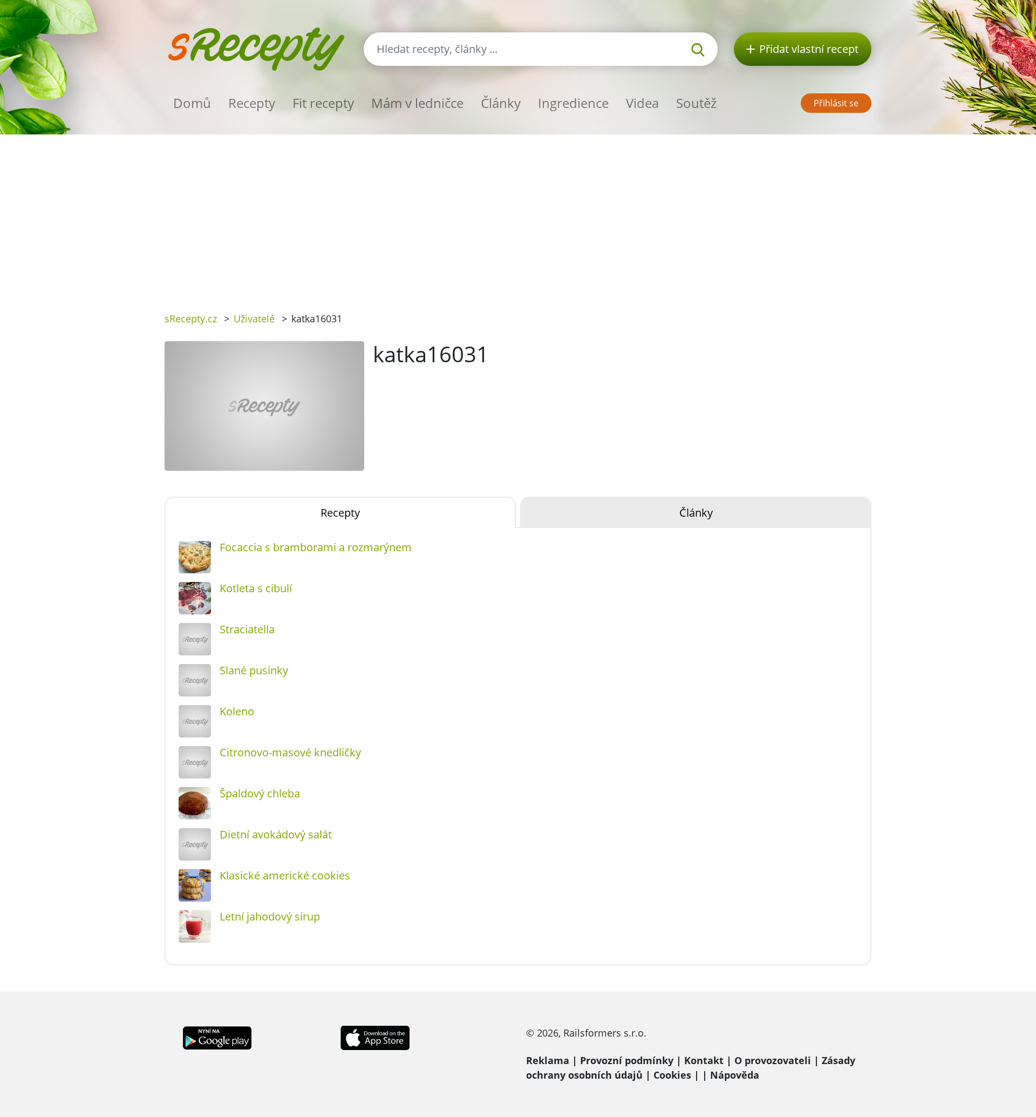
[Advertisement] (518, 215)
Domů (192, 103)
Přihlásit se (836, 103)
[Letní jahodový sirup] (195, 926)
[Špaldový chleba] (195, 803)
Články (501, 103)
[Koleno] (195, 721)
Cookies (672, 1074)
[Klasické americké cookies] (195, 885)
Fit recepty (323, 103)
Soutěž (696, 103)
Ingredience (573, 103)
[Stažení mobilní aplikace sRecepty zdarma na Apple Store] (374, 1036)
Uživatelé (254, 318)
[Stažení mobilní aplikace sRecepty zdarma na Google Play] (217, 1036)
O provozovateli (772, 1060)
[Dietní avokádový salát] (195, 844)
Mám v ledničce (417, 103)
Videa (642, 103)
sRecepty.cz (191, 318)
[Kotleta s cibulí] (195, 598)
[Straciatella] (195, 639)
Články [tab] (696, 512)
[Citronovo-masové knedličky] (195, 762)
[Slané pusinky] (195, 680)
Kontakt (704, 1060)
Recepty (251, 103)
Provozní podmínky (626, 1060)
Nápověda (734, 1074)
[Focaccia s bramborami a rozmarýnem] (195, 557)
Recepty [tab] (340, 512)
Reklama (547, 1060)
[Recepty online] (256, 47)
